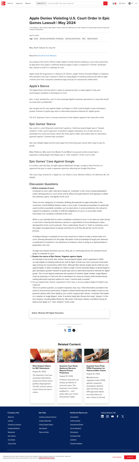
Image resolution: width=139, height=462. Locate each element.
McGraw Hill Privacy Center (46, 458)
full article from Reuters (46, 56)
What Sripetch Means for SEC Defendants (42, 367)
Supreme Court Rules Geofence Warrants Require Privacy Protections (68, 369)
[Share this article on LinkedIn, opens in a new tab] (69, 330)
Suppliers (73, 439)
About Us (11, 417)
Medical (28, 3)
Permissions (74, 432)
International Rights (76, 424)
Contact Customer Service (47, 417)
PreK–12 (10, 3)
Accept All (130, 457)
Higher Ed (19, 3)
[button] (122, 3)
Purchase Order (75, 436)
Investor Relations (14, 428)
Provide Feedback (76, 443)
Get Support (43, 428)
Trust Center (12, 443)
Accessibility (74, 417)
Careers (10, 421)
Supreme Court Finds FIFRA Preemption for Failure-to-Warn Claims (96, 368)
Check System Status (46, 424)
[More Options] (136, 3)
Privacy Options (117, 457)
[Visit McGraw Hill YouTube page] (112, 416)
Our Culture (12, 436)
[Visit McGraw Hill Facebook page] (117, 416)
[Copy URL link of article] (73, 330)
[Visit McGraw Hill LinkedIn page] (102, 416)
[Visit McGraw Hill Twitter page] (122, 416)
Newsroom (11, 432)
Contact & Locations (14, 424)
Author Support (75, 421)
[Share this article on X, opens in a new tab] (65, 330)
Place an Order (44, 432)
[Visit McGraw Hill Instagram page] (107, 416)
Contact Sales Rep (45, 421)
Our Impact (11, 439)
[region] (69, 457)
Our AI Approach (75, 428)
